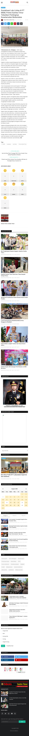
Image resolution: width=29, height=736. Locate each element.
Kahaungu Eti (4, 558)
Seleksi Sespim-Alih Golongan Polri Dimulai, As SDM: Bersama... (14, 367)
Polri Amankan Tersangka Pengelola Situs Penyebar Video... (18, 520)
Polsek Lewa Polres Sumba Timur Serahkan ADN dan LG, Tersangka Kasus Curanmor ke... (14, 160)
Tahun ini (23, 515)
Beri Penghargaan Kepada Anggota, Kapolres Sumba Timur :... (14, 252)
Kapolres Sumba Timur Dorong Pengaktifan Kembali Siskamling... (18, 540)
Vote (3, 646)
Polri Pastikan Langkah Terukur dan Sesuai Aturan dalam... (13, 344)
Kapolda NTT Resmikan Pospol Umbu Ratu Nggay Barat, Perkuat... (17, 692)
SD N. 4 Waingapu (12, 558)
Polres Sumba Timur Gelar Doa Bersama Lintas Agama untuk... (17, 546)
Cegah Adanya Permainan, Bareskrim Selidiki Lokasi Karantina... (17, 610)
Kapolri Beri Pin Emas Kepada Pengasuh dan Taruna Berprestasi (17, 704)
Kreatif (3, 567)
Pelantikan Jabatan (15, 564)
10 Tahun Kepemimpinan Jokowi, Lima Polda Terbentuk (17, 698)
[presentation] (23, 459)
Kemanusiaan (21, 558)
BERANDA (3, 7)
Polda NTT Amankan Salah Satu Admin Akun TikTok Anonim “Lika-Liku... (17, 533)
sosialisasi (9, 144)
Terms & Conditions (14, 730)
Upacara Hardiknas (18, 567)
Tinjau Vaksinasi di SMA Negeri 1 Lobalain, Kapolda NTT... (18, 617)
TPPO (19, 561)
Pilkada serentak (18, 569)
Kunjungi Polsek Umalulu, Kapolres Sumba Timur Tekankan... (18, 526)
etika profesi (4, 569)
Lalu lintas (15, 144)
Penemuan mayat (5, 561)
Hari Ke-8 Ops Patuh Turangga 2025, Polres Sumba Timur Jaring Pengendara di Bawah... (14, 154)
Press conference (5, 564)
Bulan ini (14, 515)
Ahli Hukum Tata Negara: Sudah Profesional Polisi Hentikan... (18, 603)
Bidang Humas (9, 567)
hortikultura (11, 569)
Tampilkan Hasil (9, 645)
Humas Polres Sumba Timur (9, 19)
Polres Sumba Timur (22, 144)
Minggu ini (5, 515)
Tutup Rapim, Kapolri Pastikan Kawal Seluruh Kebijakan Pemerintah (14, 475)
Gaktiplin (22, 564)
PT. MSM (3, 144)
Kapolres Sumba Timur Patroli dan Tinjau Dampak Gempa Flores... (13, 275)
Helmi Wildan (13, 561)
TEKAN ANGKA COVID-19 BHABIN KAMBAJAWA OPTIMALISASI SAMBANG (17, 597)
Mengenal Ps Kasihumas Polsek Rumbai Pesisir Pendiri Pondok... (14, 298)
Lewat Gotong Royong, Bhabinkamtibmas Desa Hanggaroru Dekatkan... (12, 321)
